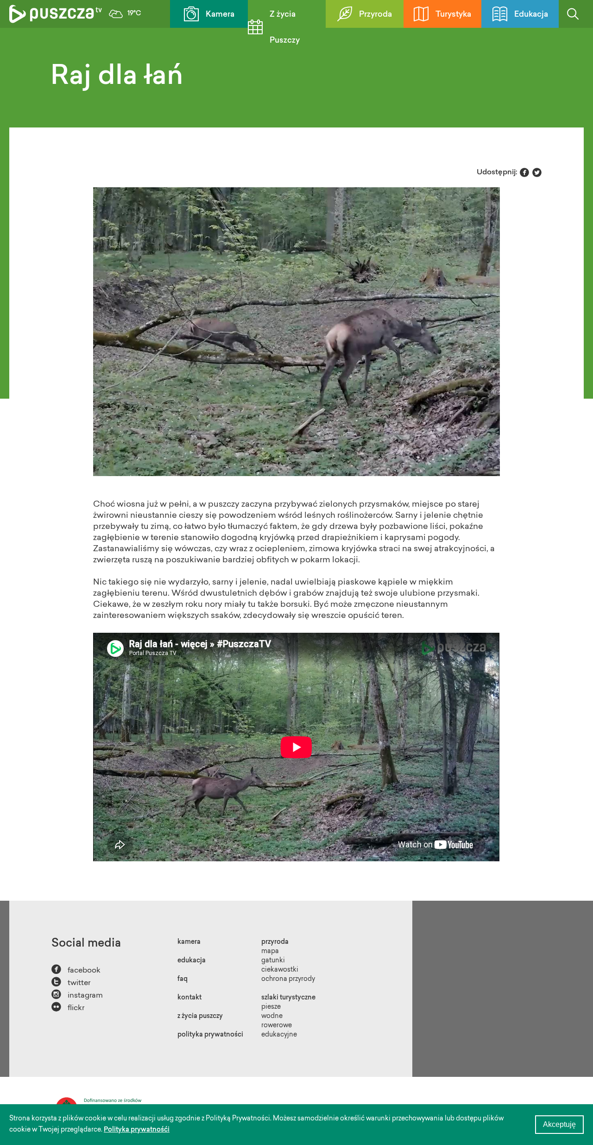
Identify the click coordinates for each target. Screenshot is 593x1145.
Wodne (272, 1016)
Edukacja (531, 15)
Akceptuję (559, 1124)
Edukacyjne (279, 1035)
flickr (67, 1007)
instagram (77, 994)
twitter (70, 982)
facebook (76, 969)
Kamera (220, 15)
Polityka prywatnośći (137, 1130)
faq (182, 979)
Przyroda (375, 15)
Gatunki (273, 961)
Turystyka (453, 15)
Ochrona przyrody (288, 979)
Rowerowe (276, 1026)
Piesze (271, 1007)
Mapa (270, 951)
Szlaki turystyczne (288, 998)
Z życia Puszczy (285, 28)
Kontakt (189, 998)
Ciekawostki (279, 970)
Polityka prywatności (210, 1035)
